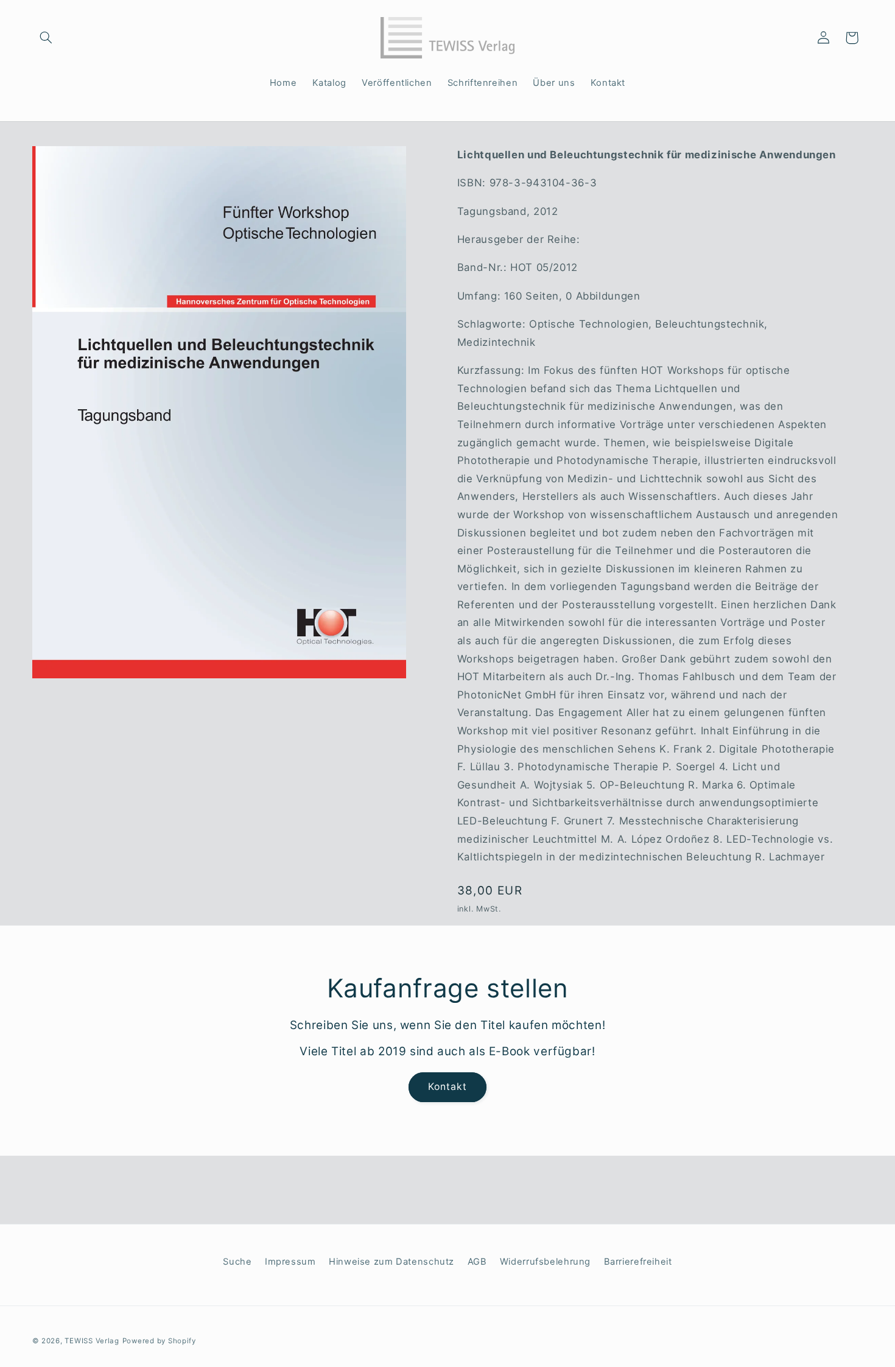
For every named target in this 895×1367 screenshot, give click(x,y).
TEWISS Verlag (92, 1341)
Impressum (290, 1261)
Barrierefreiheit (638, 1261)
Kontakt (447, 1086)
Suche (237, 1261)
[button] (46, 38)
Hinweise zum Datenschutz (391, 1261)
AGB (477, 1261)
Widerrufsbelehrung (545, 1261)
